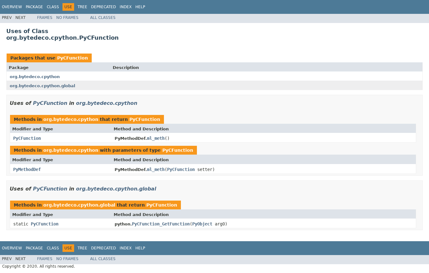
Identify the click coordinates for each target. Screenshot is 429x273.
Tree (82, 7)
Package (34, 7)
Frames (44, 17)
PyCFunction (72, 57)
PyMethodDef (27, 169)
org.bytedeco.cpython (35, 76)
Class (53, 7)
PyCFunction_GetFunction (161, 223)
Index (126, 7)
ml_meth (156, 138)
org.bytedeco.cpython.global (42, 85)
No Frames (67, 17)
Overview (12, 7)
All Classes (103, 17)
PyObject (202, 223)
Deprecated (103, 7)
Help (140, 7)
